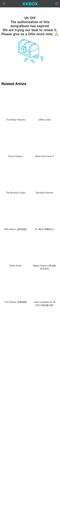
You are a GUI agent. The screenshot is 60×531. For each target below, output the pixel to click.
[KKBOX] (30, 3)
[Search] (57, 4)
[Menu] (4, 4)
